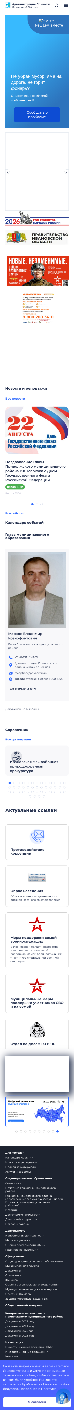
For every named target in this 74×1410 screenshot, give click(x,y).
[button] (32, 504)
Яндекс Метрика (16, 1371)
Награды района (17, 1224)
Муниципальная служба (22, 1266)
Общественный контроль (23, 1305)
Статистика (13, 1275)
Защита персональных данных (26, 1298)
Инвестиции (14, 1342)
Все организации (18, 739)
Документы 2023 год (19, 1321)
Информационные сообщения (26, 1351)
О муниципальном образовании (28, 1178)
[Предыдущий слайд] (7, 171)
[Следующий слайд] (67, 171)
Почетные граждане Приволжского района (30, 1189)
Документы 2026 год (19, 1335)
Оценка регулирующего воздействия (31, 1284)
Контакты (11, 1356)
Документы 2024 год (19, 1326)
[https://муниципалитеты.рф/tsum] (37, 1111)
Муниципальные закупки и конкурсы (31, 1289)
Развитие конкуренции (21, 1249)
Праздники (15, 487)
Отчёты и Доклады (18, 1294)
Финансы (11, 1280)
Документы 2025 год (19, 1331)
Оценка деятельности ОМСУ (25, 1245)
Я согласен (37, 1402)
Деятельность (15, 1230)
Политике (49, 1389)
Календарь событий (19, 1157)
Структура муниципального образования (34, 1261)
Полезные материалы (20, 1167)
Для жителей (14, 1152)
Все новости (15, 398)
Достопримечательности (22, 1214)
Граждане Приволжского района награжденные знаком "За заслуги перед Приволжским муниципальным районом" (34, 1200)
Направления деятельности (25, 1235)
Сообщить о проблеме (37, 114)
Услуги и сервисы (18, 1171)
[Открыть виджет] (63, 1396)
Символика (13, 1183)
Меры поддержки (17, 1240)
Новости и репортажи (21, 1162)
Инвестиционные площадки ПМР (29, 1347)
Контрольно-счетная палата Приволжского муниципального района (34, 1315)
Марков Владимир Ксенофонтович (25, 636)
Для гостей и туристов (21, 1219)
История (11, 1210)
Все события (14, 513)
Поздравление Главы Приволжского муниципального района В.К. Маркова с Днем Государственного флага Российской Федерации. (35, 471)
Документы (13, 1270)
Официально (14, 1256)
